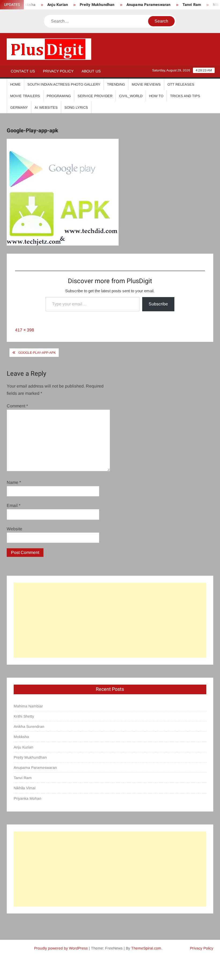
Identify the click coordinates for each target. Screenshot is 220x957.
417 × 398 (24, 330)
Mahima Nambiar (28, 706)
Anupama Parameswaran (142, 5)
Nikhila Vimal (24, 788)
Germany (19, 107)
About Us (91, 71)
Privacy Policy (58, 71)
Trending (116, 84)
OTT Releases (180, 84)
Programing (59, 96)
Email (13, 505)
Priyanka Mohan (27, 798)
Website (14, 529)
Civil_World (130, 96)
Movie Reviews (146, 84)
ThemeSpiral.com (146, 948)
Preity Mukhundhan (90, 5)
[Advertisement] (110, 620)
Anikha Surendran (29, 726)
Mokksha (21, 737)
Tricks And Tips (185, 96)
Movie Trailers (25, 96)
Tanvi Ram (185, 5)
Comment (17, 406)
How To (156, 96)
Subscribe (158, 304)
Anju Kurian (51, 5)
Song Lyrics (76, 107)
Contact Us (23, 71)
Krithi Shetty (24, 716)
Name (14, 482)
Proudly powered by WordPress (61, 948)
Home (15, 84)
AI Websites (46, 107)
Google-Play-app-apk (37, 353)
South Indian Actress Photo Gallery (63, 84)
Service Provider (95, 96)
